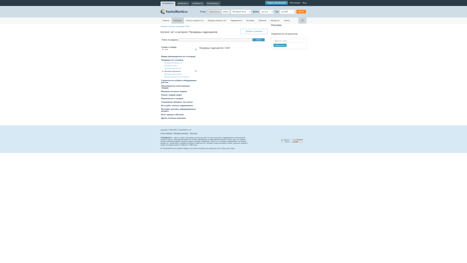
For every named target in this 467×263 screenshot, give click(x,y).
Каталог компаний (176, 26)
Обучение (262, 20)
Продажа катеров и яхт (217, 20)
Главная (164, 26)
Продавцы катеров (170, 65)
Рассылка (193, 133)
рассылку (293, 34)
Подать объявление (276, 3)
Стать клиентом (166, 133)
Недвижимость (236, 20)
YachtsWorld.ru (168, 3)
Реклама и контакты (181, 133)
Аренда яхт (275, 20)
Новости (166, 20)
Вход (304, 3)
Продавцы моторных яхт (173, 63)
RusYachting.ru (213, 3)
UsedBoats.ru (197, 3)
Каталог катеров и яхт (194, 20)
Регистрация (295, 3)
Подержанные (214, 12)
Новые (225, 12)
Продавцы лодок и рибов (173, 74)
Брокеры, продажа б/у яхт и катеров (176, 77)
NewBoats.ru (183, 3)
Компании (178, 20)
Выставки (250, 20)
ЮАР (187, 26)
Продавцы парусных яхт (172, 68)
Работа (287, 20)
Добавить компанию (254, 31)
